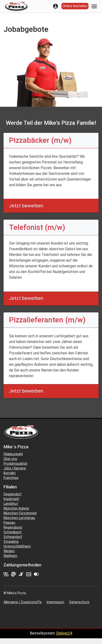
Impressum (55, 602)
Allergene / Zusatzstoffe (23, 602)
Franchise (11, 478)
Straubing (11, 541)
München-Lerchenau (19, 518)
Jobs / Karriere (15, 468)
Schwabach (13, 532)
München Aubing (16, 508)
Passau (9, 522)
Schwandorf (13, 537)
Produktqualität (16, 463)
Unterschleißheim (17, 546)
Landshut (11, 503)
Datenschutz (79, 602)
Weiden (9, 551)
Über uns (10, 459)
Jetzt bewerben (26, 205)
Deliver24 (64, 633)
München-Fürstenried (20, 513)
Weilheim (10, 556)
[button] (94, 6)
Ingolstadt (11, 499)
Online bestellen (75, 6)
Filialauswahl (13, 454)
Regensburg (13, 527)
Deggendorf (13, 494)
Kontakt (10, 473)
